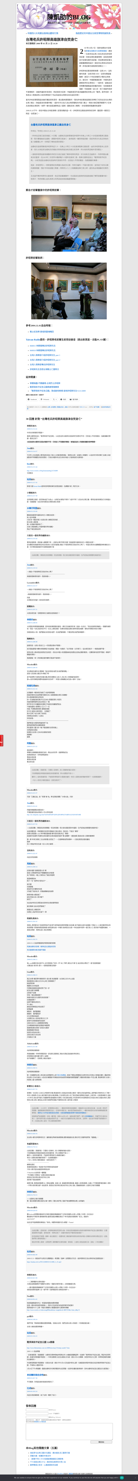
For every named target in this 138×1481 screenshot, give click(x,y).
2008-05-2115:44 (32, 467)
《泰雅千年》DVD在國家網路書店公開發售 (46, 1459)
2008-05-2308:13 (32, 959)
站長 (29, 479)
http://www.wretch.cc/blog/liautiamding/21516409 (42, 471)
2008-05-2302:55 (32, 939)
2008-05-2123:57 (32, 586)
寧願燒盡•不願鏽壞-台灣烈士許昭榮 (45, 383)
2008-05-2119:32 (32, 568)
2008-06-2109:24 (32, 1319)
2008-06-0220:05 (32, 1210)
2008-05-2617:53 (32, 1089)
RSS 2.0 (82, 407)
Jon (28, 448)
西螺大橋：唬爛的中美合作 (40, 1456)
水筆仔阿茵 (32, 508)
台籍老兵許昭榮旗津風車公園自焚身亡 (51, 124)
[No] (135, 1478)
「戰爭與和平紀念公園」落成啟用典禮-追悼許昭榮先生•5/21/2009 (58, 391)
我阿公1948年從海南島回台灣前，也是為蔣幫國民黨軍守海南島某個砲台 (62, 1113)
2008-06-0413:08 (32, 1278)
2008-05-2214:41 (32, 806)
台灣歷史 (53, 407)
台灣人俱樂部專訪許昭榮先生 (42, 365)
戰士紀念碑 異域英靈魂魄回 (42, 332)
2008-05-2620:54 (32, 1133)
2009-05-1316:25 (32, 1336)
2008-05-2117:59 (32, 496)
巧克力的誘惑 (61, 1075)
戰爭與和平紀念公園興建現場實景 (44, 387)
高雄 (66, 407)
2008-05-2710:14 (32, 1147)
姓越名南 (31, 686)
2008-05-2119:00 (32, 511)
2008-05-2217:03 (32, 824)
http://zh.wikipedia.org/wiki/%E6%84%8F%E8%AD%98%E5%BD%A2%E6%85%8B (54, 815)
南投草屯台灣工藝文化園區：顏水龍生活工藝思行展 (50, 1453)
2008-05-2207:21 (32, 609)
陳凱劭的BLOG (69, 17)
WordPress (61, 1474)
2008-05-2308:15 (32, 975)
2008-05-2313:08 (32, 1046)
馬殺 (29, 864)
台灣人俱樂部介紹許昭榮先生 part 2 (45, 360)
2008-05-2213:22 (32, 746)
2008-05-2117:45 (32, 482)
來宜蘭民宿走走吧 (35, 1375)
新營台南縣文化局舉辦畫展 (96, 51)
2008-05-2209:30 (32, 667)
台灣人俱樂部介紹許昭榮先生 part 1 (45, 355)
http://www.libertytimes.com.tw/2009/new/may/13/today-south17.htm (48, 1348)
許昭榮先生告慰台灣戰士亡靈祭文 (44, 369)
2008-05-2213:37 (32, 793)
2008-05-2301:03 (32, 921)
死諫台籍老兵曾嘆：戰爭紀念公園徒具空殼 (41, 946)
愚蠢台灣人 (60, 407)
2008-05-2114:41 (32, 429)
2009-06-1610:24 (32, 1391)
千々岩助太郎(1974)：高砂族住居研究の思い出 (48, 1462)
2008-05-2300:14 (32, 867)
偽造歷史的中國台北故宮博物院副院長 (93, 33)
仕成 (29, 1388)
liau (28, 464)
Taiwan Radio (33, 339)
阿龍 (29, 743)
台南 (48, 407)
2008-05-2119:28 (32, 538)
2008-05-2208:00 (32, 623)
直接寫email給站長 (40, 1421)
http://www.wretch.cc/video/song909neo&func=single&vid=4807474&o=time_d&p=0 (53, 1310)
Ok (122, 1478)
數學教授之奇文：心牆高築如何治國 (44, 1465)
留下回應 (96, 407)
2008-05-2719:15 (32, 1195)
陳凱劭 (71, 1474)
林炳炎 (30, 619)
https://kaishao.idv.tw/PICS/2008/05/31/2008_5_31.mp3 (44, 1262)
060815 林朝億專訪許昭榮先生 (43, 346)
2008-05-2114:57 (32, 451)
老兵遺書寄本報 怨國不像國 (36, 950)
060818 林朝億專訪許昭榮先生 (43, 350)
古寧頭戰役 (88, 1116)
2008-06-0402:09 (32, 1255)
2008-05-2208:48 (32, 642)
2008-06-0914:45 (32, 1299)
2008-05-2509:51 (32, 1068)
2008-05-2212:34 (32, 689)
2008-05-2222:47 (32, 853)
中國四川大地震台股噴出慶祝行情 (42, 33)
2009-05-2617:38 (32, 1378)
